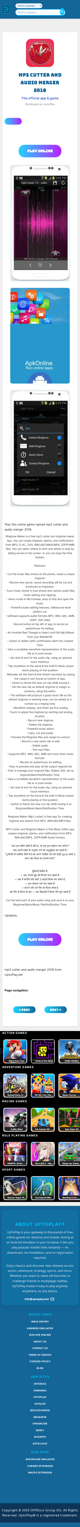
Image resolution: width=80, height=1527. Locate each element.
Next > (55, 1010)
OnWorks (40, 1390)
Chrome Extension (40, 1466)
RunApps (40, 1436)
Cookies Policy (40, 1361)
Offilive (40, 1403)
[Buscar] (62, 11)
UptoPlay (40, 1397)
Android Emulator (40, 1328)
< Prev (24, 1010)
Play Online (40, 151)
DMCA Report (40, 1321)
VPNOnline (40, 1423)
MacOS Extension (40, 1472)
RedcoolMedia (40, 1410)
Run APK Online (40, 1334)
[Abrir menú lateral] (6, 9)
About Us (40, 1341)
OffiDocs (40, 1383)
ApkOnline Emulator (40, 1459)
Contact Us (40, 1348)
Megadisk (40, 1417)
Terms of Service (40, 1354)
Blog (40, 1368)
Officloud (40, 1443)
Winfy (40, 1430)
